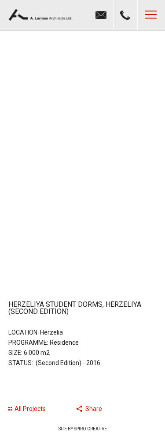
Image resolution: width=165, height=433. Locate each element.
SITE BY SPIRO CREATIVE (83, 428)
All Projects (30, 408)
